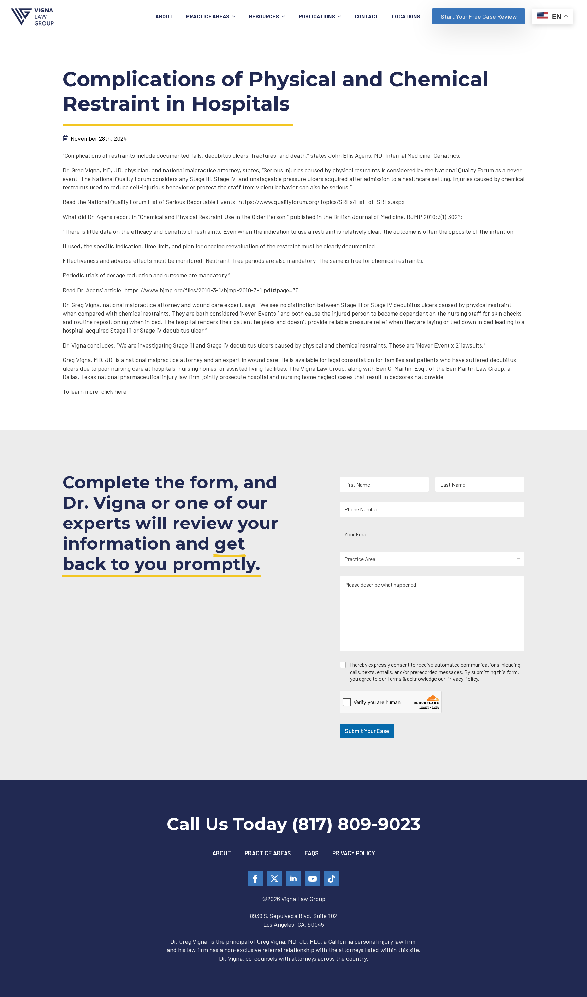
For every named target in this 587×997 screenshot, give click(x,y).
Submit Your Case (367, 730)
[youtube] (312, 878)
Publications (317, 16)
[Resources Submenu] (285, 16)
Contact (366, 16)
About (164, 16)
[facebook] (255, 878)
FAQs (312, 853)
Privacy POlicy (353, 853)
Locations (406, 16)
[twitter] (274, 878)
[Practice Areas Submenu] (235, 16)
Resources (264, 16)
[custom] (331, 878)
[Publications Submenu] (341, 16)
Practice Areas (207, 16)
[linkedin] (293, 878)
